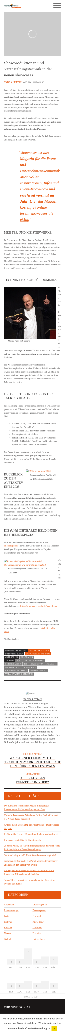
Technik (8, 939)
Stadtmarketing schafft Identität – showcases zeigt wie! (30, 855)
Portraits (36, 933)
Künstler (8, 927)
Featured (36, 916)
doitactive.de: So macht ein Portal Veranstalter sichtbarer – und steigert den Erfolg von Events (31, 863)
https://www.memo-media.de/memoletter (38, 606)
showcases (30, 667)
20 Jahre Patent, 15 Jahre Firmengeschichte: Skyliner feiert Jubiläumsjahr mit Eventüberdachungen (32, 847)
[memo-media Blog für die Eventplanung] (18, 6)
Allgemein (27, 657)
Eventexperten (39, 910)
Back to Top (31, 997)
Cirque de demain (33, 660)
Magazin (51, 664)
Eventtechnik (13, 664)
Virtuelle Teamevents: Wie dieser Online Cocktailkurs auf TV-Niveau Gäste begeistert (31, 817)
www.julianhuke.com (38, 654)
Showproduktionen (16, 671)
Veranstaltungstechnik (19, 674)
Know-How (38, 922)
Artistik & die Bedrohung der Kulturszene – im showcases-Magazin (32, 827)
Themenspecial (11, 545)
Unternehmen (38, 939)
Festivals (8, 922)
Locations (37, 927)
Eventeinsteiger (11, 910)
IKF (26, 664)
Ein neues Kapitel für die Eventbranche (22, 840)
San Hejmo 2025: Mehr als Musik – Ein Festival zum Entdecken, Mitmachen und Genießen (29, 872)
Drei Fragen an (39, 904)
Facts (6, 916)
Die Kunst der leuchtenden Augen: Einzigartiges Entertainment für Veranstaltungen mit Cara (26, 807)
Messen (7, 933)
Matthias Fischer (39, 650)
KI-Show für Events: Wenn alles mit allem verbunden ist (31, 834)
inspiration (36, 664)
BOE (19, 660)
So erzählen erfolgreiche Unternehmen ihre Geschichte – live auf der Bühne (30, 882)
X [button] (54, 1028)
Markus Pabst (12, 667)
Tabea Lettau (13, 82)
